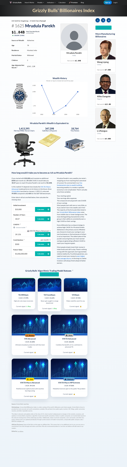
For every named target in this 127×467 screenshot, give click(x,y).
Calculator (62, 2)
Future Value (17, 250)
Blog (82, 2)
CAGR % (17, 224)
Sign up (107, 2)
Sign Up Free (104, 28)
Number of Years (19, 215)
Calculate (40, 209)
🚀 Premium (73, 2)
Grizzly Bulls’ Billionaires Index (63, 10)
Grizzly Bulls (16, 191)
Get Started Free (50, 274)
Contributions (18, 240)
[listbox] (39, 231)
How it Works (29, 2)
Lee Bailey (20, 431)
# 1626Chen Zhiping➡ (38, 21)
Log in (115, 2)
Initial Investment (19, 205)
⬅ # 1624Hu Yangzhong (20, 21)
